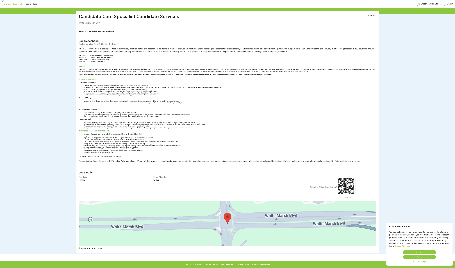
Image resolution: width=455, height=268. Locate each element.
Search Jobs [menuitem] (31, 4)
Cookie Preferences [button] (261, 265)
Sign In (450, 4)
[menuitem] (12, 4)
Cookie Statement (403, 246)
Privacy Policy (243, 265)
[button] (227, 223)
